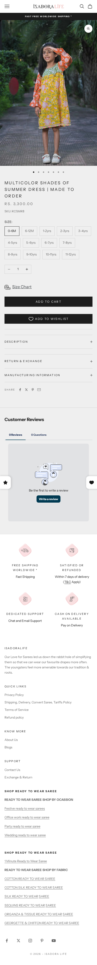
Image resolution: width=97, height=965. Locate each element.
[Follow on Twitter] (18, 940)
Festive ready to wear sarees (25, 808)
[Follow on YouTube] (53, 940)
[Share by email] (39, 389)
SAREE (44, 896)
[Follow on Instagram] (30, 940)
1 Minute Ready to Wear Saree (26, 861)
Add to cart (48, 301)
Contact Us (12, 770)
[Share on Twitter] (26, 389)
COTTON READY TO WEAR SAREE (30, 879)
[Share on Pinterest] (33, 389)
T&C (67, 582)
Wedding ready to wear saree (25, 835)
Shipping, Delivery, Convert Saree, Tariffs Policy (38, 702)
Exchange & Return (18, 777)
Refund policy (14, 717)
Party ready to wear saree (22, 826)
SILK (8, 896)
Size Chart (22, 286)
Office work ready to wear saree (27, 817)
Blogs (8, 747)
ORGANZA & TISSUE (20, 914)
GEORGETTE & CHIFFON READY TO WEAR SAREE (42, 923)
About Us (11, 740)
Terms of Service (17, 710)
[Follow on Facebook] (7, 940)
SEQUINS (12, 905)
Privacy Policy (14, 695)
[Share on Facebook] (20, 389)
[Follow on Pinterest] (42, 940)
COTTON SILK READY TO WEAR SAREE (34, 887)
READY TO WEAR (25, 896)
